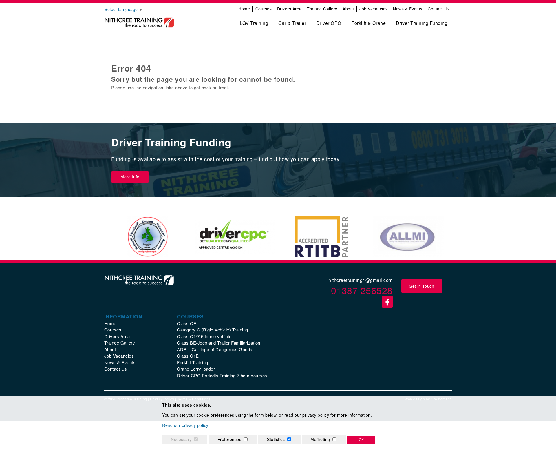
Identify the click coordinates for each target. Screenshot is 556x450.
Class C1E (188, 356)
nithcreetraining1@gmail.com (360, 280)
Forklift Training (192, 362)
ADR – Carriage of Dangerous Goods (215, 349)
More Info (130, 177)
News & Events (408, 9)
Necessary (181, 439)
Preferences (229, 439)
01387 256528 (362, 290)
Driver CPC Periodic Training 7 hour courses (222, 375)
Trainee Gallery (322, 9)
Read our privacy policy (185, 425)
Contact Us (438, 9)
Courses (263, 9)
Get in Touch (421, 286)
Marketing (320, 439)
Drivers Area (289, 9)
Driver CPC (328, 23)
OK (361, 440)
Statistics (276, 439)
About (348, 9)
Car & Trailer (292, 23)
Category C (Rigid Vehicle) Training (212, 330)
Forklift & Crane (368, 23)
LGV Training (254, 23)
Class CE (186, 323)
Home (244, 9)
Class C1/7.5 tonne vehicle (204, 336)
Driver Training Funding (422, 23)
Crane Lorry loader (196, 369)
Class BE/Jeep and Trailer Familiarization (218, 343)
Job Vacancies (373, 9)
